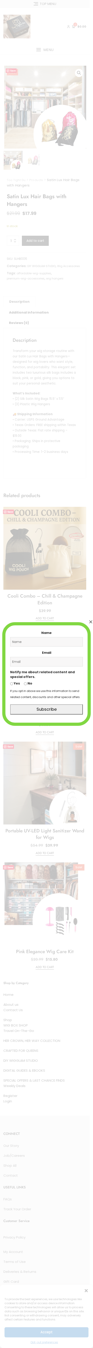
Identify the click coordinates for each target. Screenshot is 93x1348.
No (29, 683)
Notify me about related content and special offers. (42, 674)
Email (46, 652)
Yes (16, 683)
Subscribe (47, 709)
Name (46, 633)
